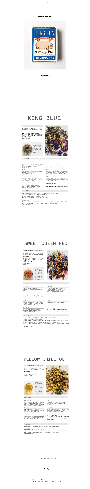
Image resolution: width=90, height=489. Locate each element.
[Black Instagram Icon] (47, 469)
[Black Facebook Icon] (44, 469)
